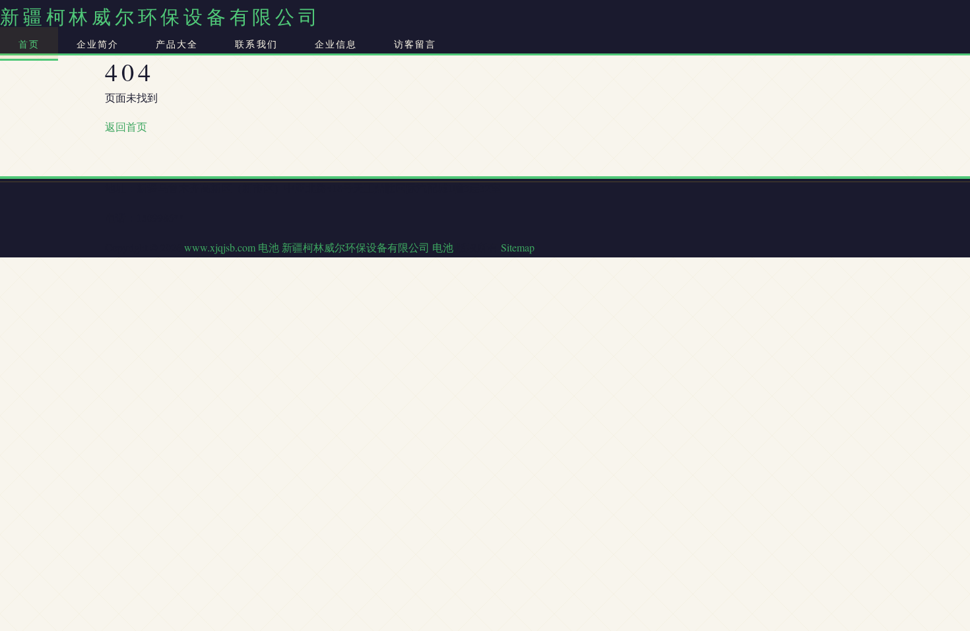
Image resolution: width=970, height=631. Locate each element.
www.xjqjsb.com (219, 247)
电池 (268, 247)
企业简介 (98, 44)
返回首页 (126, 126)
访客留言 (415, 44)
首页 (29, 44)
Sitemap (517, 247)
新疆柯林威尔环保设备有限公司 (160, 16)
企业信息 (336, 44)
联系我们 (256, 44)
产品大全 (177, 44)
